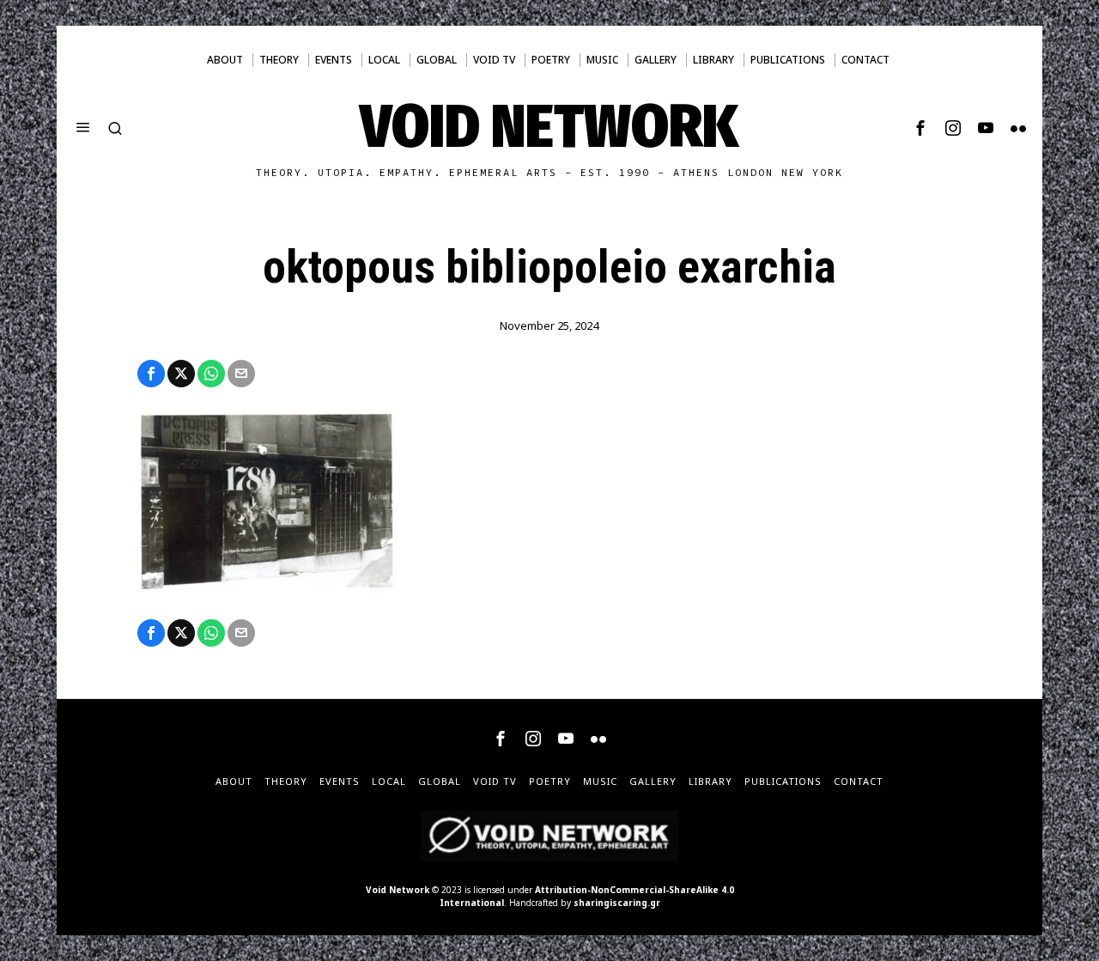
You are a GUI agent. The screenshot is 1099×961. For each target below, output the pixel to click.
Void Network (397, 890)
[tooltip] (920, 128)
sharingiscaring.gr (617, 903)
